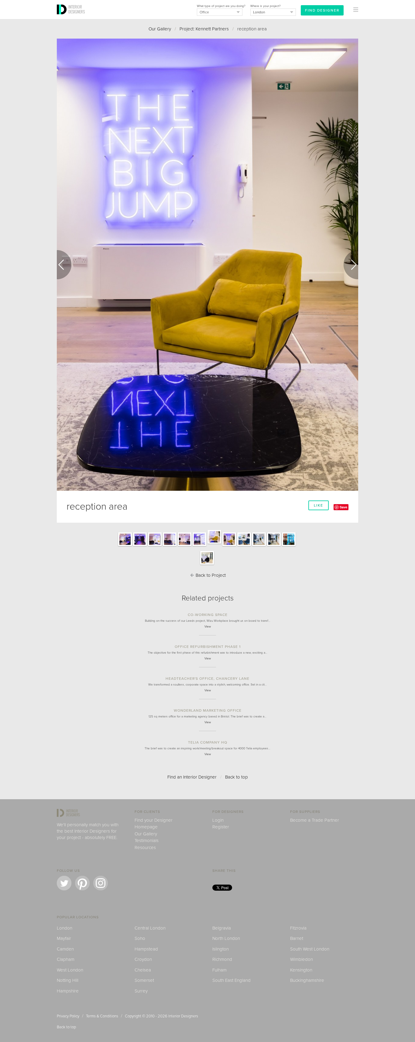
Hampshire (68, 991)
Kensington (301, 970)
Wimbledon (301, 959)
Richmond (222, 959)
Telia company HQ (207, 742)
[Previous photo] (64, 264)
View (207, 626)
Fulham (219, 970)
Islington (220, 949)
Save (343, 507)
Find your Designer (154, 820)
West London (70, 970)
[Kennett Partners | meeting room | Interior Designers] (244, 546)
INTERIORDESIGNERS (76, 9)
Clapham (65, 959)
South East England (231, 980)
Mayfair (64, 938)
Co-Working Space (208, 615)
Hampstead (146, 949)
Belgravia (221, 928)
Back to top (236, 777)
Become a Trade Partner (314, 820)
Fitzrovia (298, 928)
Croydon (143, 959)
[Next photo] (351, 264)
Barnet (296, 938)
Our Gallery (160, 29)
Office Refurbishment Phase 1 (208, 647)
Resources (145, 847)
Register (220, 827)
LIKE (318, 505)
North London (226, 938)
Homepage (146, 827)
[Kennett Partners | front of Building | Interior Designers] (289, 546)
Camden (65, 949)
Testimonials (147, 840)
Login (218, 820)
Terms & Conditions (102, 1016)
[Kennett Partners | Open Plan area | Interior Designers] (207, 564)
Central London (150, 928)
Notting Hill (67, 980)
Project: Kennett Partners (204, 29)
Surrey (141, 991)
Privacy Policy (68, 1016)
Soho (140, 938)
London (64, 928)
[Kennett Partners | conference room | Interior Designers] (125, 546)
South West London (309, 949)
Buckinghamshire (307, 980)
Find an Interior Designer (192, 777)
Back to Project (210, 575)
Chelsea (143, 970)
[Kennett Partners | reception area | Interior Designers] (199, 546)
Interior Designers (183, 1016)
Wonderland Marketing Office (208, 710)
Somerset (144, 980)
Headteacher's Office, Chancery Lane (207, 678)
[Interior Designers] (62, 17)
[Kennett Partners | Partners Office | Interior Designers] (259, 546)
